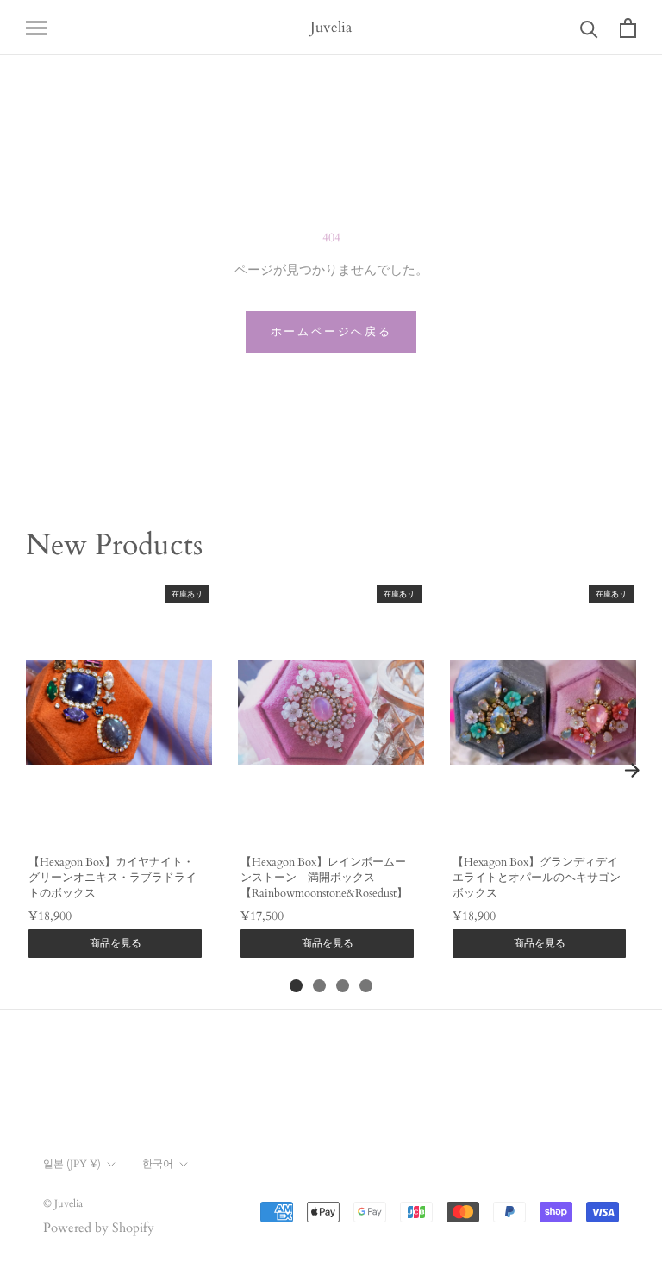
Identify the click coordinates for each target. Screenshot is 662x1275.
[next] (632, 770)
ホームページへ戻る (331, 332)
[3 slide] (342, 985)
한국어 (157, 1164)
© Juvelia (63, 1203)
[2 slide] (319, 985)
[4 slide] (365, 985)
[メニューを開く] (36, 27)
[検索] (589, 28)
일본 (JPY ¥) (72, 1164)
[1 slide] (296, 985)
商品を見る (115, 943)
